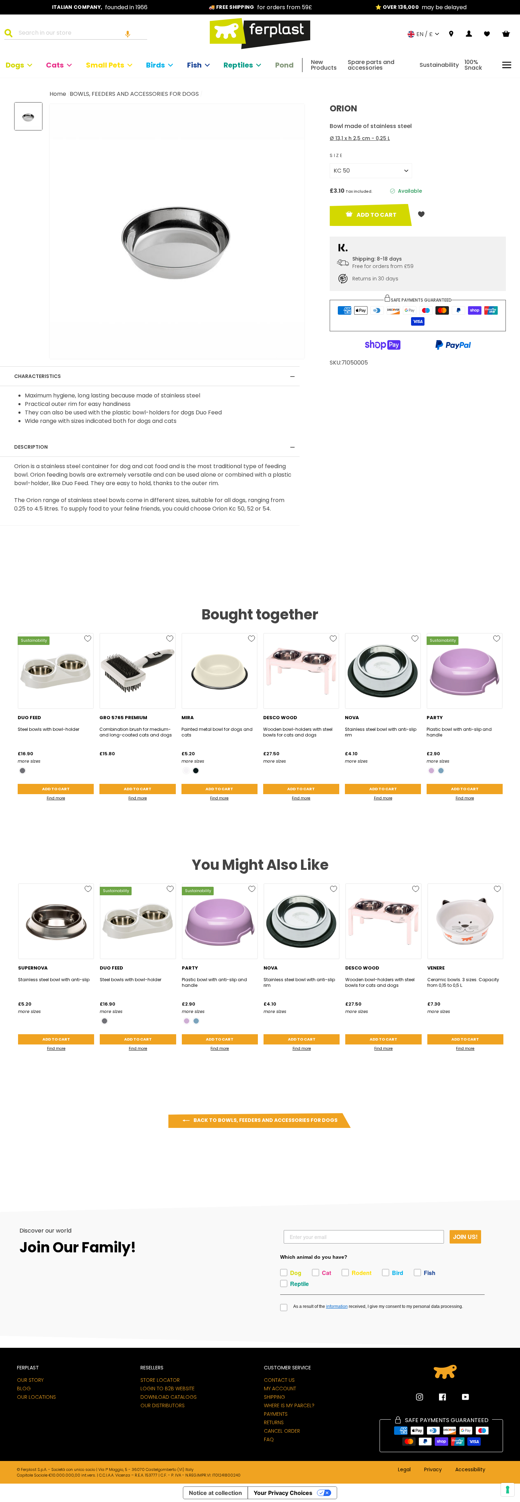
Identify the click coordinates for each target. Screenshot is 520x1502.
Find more (56, 798)
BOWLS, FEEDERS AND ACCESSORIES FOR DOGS (134, 94)
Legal (404, 1470)
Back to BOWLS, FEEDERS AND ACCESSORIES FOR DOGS (264, 1120)
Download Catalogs (168, 1397)
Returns (274, 1422)
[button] (128, 34)
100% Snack (473, 65)
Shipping (274, 1397)
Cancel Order (282, 1431)
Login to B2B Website (167, 1388)
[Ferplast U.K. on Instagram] (419, 1397)
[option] (99, 7)
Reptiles (238, 65)
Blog (24, 1388)
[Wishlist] (487, 33)
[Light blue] (441, 770)
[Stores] (451, 34)
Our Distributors (162, 1405)
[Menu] (506, 65)
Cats (55, 65)
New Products (324, 65)
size (336, 155)
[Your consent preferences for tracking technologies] (507, 1489)
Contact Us (279, 1380)
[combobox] (80, 34)
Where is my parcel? (289, 1405)
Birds (155, 65)
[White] (186, 770)
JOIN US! (465, 1237)
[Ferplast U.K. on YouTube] (460, 1397)
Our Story (30, 1380)
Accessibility (470, 1470)
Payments (276, 1414)
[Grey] (22, 770)
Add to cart (56, 789)
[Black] (195, 770)
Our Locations (36, 1397)
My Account (280, 1388)
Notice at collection (215, 1492)
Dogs (15, 65)
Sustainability (439, 65)
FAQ (269, 1439)
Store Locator (160, 1380)
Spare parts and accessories (371, 65)
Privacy (433, 1470)
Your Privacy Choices (283, 1492)
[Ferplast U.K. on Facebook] (437, 1397)
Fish (194, 65)
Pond (284, 65)
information (337, 1306)
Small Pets (105, 65)
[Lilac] (431, 770)
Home (58, 94)
